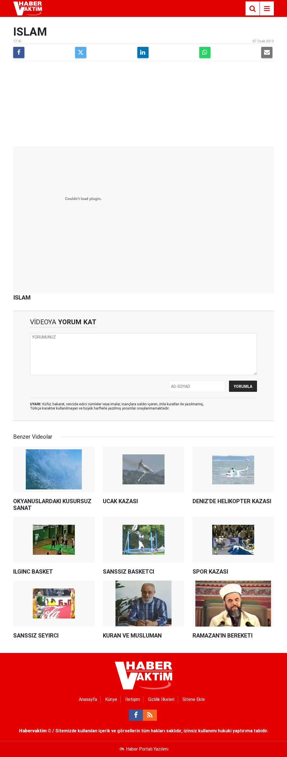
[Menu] (267, 8)
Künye (111, 699)
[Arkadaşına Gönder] (266, 52)
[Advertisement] (143, 104)
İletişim (132, 699)
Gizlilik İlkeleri (161, 699)
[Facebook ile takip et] (136, 715)
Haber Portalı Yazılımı (147, 749)
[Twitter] (80, 52)
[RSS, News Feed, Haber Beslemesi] (150, 715)
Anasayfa (88, 699)
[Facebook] (18, 52)
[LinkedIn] (143, 52)
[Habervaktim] (27, 8)
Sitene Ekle (193, 699)
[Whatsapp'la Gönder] (204, 52)
